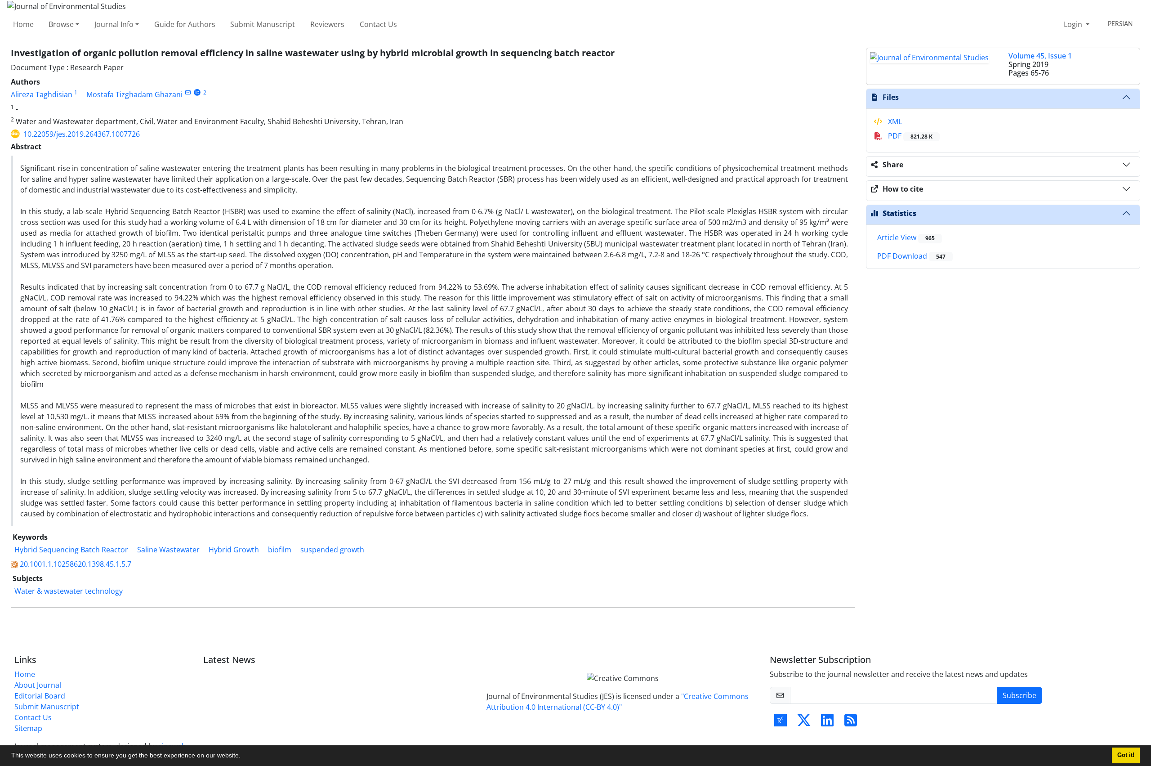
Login (1074, 24)
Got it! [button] (1125, 755)
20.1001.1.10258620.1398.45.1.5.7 (75, 564)
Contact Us (378, 24)
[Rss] (850, 723)
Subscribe (1019, 695)
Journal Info (114, 24)
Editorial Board (39, 696)
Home (23, 24)
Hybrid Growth (234, 550)
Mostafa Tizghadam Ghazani (134, 94)
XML (894, 121)
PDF (909, 136)
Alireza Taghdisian (41, 94)
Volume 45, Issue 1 (1040, 56)
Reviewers (327, 24)
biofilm (279, 550)
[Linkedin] (827, 723)
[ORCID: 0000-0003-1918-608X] (197, 92)
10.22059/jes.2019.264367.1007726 (81, 134)
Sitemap (28, 728)
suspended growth (332, 550)
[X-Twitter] (804, 723)
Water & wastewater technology (68, 591)
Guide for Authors (184, 24)
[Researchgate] (780, 723)
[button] (243, 756)
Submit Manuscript (262, 24)
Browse (61, 24)
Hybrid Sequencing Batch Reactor (71, 550)
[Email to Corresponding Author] (187, 92)
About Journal (37, 685)
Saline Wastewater (168, 550)
